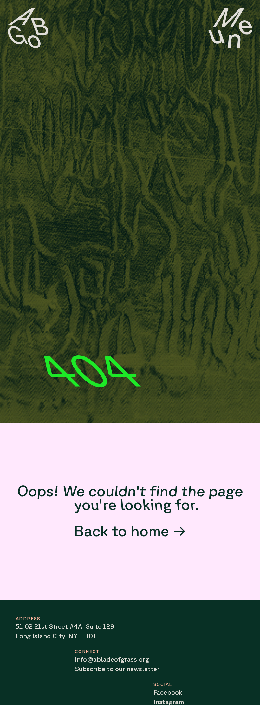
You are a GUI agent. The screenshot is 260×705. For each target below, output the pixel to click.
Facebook (167, 692)
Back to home (121, 530)
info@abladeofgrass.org (112, 659)
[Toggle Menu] (230, 28)
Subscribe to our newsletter (117, 668)
